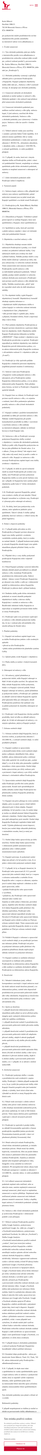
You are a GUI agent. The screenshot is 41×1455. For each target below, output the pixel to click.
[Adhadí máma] (6, 5)
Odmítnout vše (20, 1444)
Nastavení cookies (9, 1439)
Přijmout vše (20, 1449)
